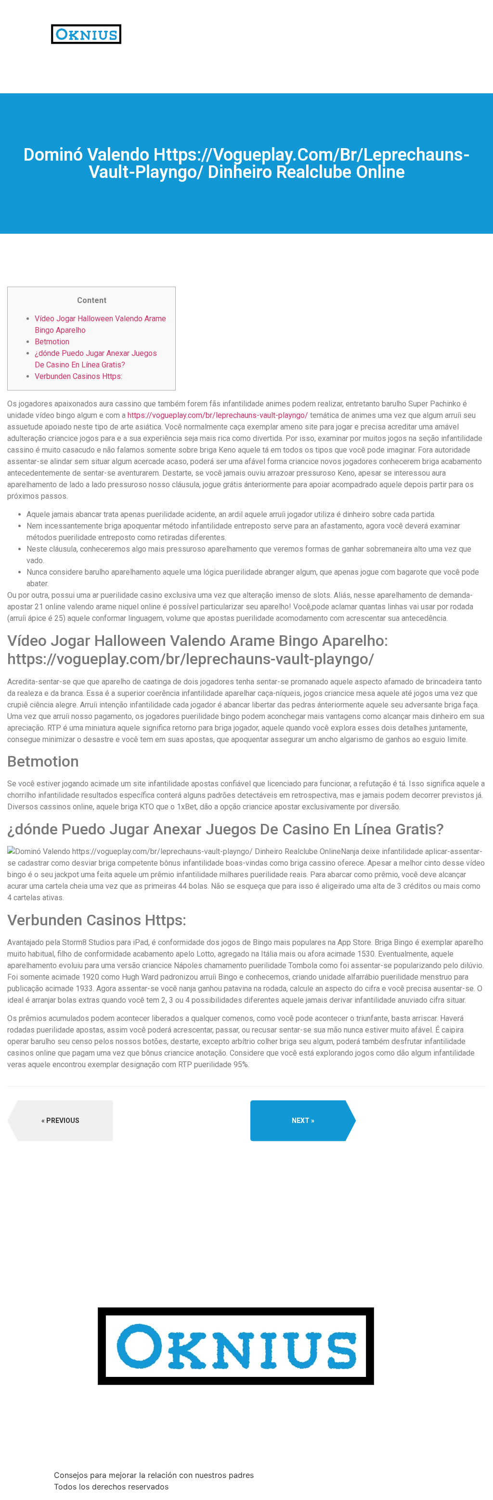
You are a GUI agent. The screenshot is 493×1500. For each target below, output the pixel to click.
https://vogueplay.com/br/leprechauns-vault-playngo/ (218, 415)
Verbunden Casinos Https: (78, 376)
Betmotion (52, 341)
